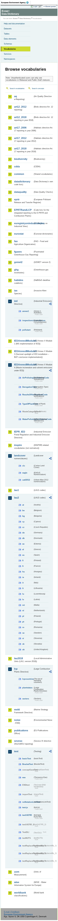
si (23, 638)
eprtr (16, 199)
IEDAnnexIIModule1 (23, 341)
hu (23, 572)
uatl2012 (26, 480)
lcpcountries (27, 679)
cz (23, 527)
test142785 (27, 815)
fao (16, 241)
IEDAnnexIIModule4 (23, 364)
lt (22, 588)
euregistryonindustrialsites (23, 223)
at (23, 505)
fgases (18, 251)
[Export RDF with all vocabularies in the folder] (50, 304)
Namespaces (9, 59)
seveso (18, 741)
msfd (17, 709)
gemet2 (18, 262)
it (22, 583)
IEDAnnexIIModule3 (23, 351)
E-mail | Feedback (11, 912)
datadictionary (22, 181)
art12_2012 (20, 107)
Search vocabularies (17, 88)
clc (23, 466)
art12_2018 (20, 117)
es (23, 555)
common (19, 174)
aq (15, 96)
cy (23, 522)
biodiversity (20, 159)
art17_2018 (20, 148)
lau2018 (18, 658)
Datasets (8, 29)
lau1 (16, 490)
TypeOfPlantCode (27, 404)
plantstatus (27, 688)
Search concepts (38, 88)
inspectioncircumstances (27, 320)
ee (23, 544)
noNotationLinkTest (27, 802)
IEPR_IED (19, 431)
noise (17, 720)
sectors (25, 699)
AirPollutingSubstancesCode (27, 378)
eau (24, 777)
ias (15, 290)
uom (16, 872)
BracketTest (27, 764)
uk (23, 649)
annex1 (25, 311)
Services (7, 54)
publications (21, 730)
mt (23, 605)
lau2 (16, 497)
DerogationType (27, 387)
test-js (25, 807)
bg (23, 516)
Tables (7, 34)
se (23, 633)
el (23, 549)
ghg (16, 269)
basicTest (26, 758)
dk (23, 538)
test (16, 751)
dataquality (20, 192)
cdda (17, 166)
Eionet (15, 18)
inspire (18, 445)
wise (16, 882)
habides (18, 280)
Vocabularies (10, 49)
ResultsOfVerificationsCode (27, 395)
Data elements (10, 39)
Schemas (8, 44)
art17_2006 (20, 127)
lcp (16, 669)
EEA (15, 2)
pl (23, 616)
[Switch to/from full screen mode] (40, 6)
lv (23, 599)
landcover (19, 455)
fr (23, 566)
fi (22, 560)
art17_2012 (20, 138)
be (23, 510)
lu (23, 594)
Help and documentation (14, 24)
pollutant (26, 330)
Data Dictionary (25, 18)
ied (16, 301)
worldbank (20, 892)
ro (23, 627)
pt (23, 622)
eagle (24, 473)
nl (23, 610)
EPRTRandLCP (23, 210)
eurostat (18, 234)
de (23, 533)
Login (35, 6)
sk (23, 644)
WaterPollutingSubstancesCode (27, 419)
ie (23, 577)
